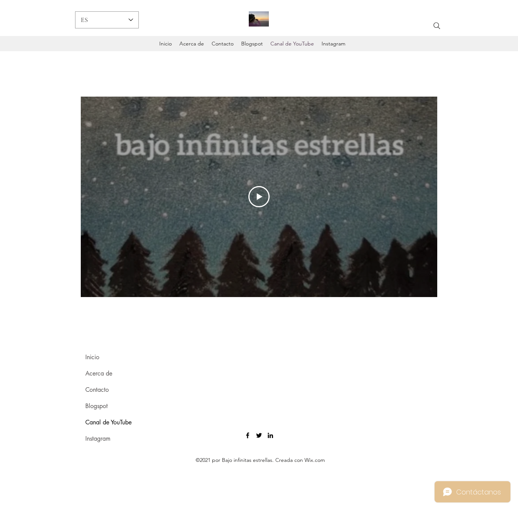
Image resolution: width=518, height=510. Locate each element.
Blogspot (96, 406)
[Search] (437, 26)
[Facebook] (247, 435)
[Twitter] (259, 435)
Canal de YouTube (108, 422)
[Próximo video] (421, 196)
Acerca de (98, 373)
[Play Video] (259, 196)
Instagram (97, 439)
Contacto (97, 390)
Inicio (92, 357)
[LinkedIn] (270, 435)
